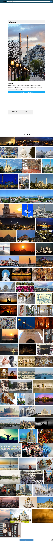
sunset (32, 85)
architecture (27, 85)
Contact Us (43, 116)
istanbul (14, 85)
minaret (39, 85)
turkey (22, 85)
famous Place (10, 87)
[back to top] (52, 539)
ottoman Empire (33, 87)
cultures (9, 89)
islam (18, 85)
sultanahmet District (16, 89)
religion (24, 87)
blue (21, 89)
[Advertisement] (26, 11)
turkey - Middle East (17, 87)
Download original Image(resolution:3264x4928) (26, 92)
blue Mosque (40, 87)
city (35, 85)
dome (28, 87)
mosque (9, 85)
